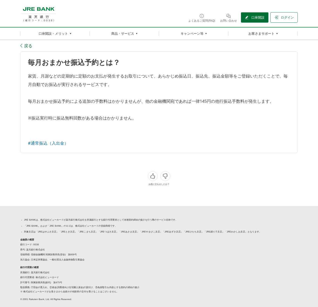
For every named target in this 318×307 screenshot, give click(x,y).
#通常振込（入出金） (48, 143)
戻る (28, 46)
